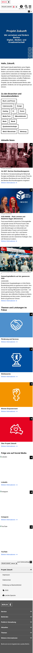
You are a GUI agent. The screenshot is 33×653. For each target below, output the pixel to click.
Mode (5, 121)
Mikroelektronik (20, 116)
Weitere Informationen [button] (9, 638)
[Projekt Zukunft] (9, 563)
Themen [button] (4, 633)
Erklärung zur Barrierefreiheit (12, 585)
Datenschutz (7, 580)
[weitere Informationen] (9, 7)
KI (13, 111)
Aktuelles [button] (4, 627)
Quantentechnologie (10, 126)
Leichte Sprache (10, 595)
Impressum (6, 575)
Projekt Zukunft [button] (6, 570)
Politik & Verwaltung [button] (8, 622)
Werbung (23, 131)
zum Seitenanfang (23, 562)
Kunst (22, 111)
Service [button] (4, 611)
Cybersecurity (7, 106)
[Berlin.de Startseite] (5, 1)
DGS (6, 590)
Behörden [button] (4, 617)
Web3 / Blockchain (9, 131)
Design (19, 106)
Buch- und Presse (9, 101)
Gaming (5, 111)
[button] (30, 11)
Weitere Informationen (8, 342)
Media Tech (7, 116)
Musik (13, 121)
